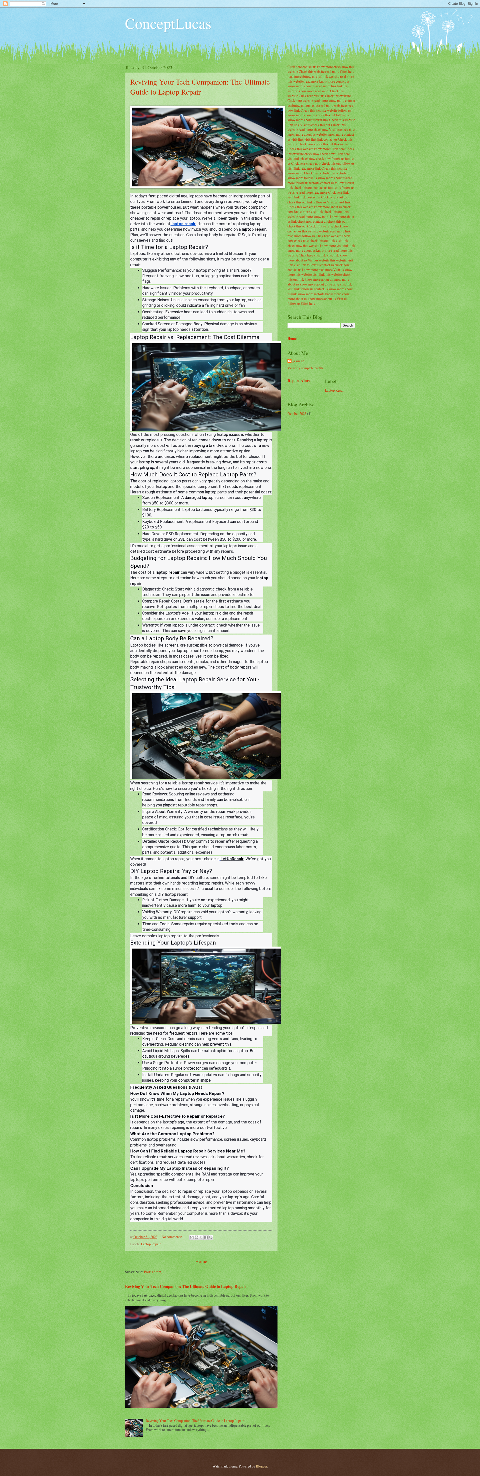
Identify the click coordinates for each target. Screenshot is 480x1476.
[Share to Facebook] (206, 1237)
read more (332, 71)
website (334, 76)
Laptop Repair (151, 1244)
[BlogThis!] (196, 1237)
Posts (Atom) (153, 1271)
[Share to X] (201, 1237)
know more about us (302, 86)
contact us (309, 66)
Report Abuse (299, 381)
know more (325, 66)
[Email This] (191, 1237)
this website (296, 81)
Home (201, 1261)
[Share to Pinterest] (210, 1237)
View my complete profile (306, 368)
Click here (295, 66)
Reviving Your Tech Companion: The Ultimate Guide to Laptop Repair (200, 87)
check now (341, 66)
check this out (325, 115)
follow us (308, 76)
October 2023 (297, 413)
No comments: (172, 1236)
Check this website (311, 71)
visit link (322, 76)
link (333, 86)
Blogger (261, 1466)
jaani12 (298, 361)
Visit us (319, 95)
